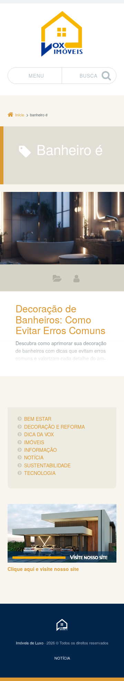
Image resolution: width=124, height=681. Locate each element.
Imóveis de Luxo (29, 642)
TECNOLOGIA (39, 472)
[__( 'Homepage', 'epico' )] (62, 625)
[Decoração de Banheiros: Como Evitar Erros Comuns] (62, 228)
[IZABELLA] (76, 278)
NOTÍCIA (33, 457)
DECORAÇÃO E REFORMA (57, 280)
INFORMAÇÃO (40, 449)
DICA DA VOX (39, 434)
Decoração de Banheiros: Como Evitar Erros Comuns (60, 319)
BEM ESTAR (37, 418)
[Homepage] (62, 33)
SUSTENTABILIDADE (47, 465)
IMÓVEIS (34, 442)
